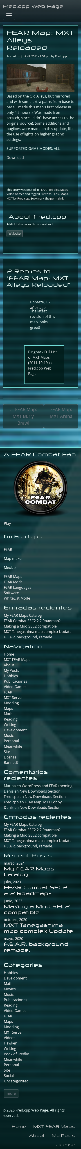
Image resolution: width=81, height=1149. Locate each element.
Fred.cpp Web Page (33, 6)
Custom (45, 194)
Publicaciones (15, 681)
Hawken (10, 1043)
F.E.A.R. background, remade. (28, 637)
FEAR (43, 190)
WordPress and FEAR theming (47, 785)
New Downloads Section (40, 791)
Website (15, 233)
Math (8, 713)
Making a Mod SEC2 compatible (30, 626)
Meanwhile (13, 746)
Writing (10, 724)
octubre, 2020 (15, 919)
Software (11, 592)
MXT (10, 198)
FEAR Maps (13, 576)
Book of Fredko (16, 1053)
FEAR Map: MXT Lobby (43, 802)
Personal (11, 740)
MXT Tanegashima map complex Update (38, 631)
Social (9, 1075)
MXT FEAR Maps (17, 659)
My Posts (11, 670)
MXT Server (13, 697)
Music (9, 735)
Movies (10, 988)
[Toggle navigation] (9, 15)
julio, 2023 (12, 881)
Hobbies (53, 190)
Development (15, 730)
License (10, 757)
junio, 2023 (13, 900)
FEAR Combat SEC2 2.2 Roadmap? (32, 620)
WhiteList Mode (17, 598)
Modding (11, 702)
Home (9, 654)
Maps (64, 190)
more (11, 1093)
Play (7, 523)
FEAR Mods (13, 581)
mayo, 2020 (13, 938)
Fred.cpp (61, 56)
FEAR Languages (17, 587)
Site (7, 751)
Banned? (11, 762)
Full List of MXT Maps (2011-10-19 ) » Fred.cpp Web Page (42, 362)
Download (15, 157)
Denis (9, 807)
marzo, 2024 (14, 863)
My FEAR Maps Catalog (23, 615)
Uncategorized (16, 1081)
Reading (11, 719)
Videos (9, 1037)
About (9, 665)
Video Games (15, 194)
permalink (57, 198)
